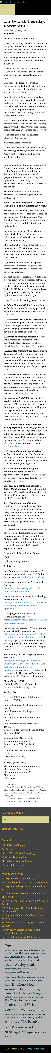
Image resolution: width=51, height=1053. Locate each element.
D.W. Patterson (9, 893)
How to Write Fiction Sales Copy (19, 853)
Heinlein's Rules (28, 977)
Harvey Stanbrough (34, 1048)
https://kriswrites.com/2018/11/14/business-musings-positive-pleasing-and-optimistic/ (25, 605)
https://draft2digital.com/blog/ (30, 577)
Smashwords (30, 1014)
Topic (29, 1032)
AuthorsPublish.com (17, 953)
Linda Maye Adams (38, 790)
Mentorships (17, 997)
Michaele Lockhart (27, 997)
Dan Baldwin (17, 960)
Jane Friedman (30, 980)
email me (14, 446)
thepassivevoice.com (23, 1027)
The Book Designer (27, 1017)
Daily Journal (12, 784)
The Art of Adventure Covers (17, 861)
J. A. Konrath (39, 977)
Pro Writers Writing (29, 1010)
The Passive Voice (35, 793)
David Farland (30, 960)
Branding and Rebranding (27, 937)
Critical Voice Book (30, 957)
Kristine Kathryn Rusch (19, 790)
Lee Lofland (21, 993)
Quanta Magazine (11, 1015)
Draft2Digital (29, 787)
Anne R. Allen (10, 950)
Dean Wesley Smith (15, 787)
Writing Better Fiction (13, 865)
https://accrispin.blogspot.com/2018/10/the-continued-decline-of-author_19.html (25, 636)
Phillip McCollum (30, 1001)
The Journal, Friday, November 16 (21, 801)
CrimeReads (16, 956)
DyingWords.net (12, 973)
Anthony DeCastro (23, 950)
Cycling (9, 960)
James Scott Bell (13, 980)
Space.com (40, 1014)
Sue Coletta (11, 1017)
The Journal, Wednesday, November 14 (23, 798)
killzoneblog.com (12, 990)
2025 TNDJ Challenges (13, 845)
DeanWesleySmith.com (16, 968)
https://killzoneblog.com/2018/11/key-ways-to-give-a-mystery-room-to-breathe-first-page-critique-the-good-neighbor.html (25, 665)
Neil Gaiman (38, 997)
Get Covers (7, 849)
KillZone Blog (23, 984)
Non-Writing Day (14, 1000)
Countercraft (34, 954)
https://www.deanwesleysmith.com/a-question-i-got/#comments (22, 590)
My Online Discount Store (15, 857)
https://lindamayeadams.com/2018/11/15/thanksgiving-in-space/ (25, 621)
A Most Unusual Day (24, 878)
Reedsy (20, 1014)
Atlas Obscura (37, 950)
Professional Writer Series (15, 793)
